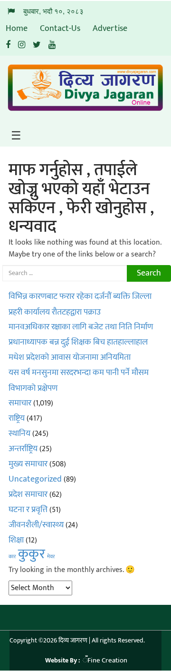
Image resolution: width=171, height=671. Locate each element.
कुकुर (31, 554)
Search (149, 273)
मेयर (51, 557)
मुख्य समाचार (28, 464)
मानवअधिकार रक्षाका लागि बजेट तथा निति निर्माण (81, 327)
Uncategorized (35, 479)
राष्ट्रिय (17, 418)
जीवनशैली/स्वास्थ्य (36, 525)
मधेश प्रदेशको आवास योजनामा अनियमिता (70, 357)
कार (12, 557)
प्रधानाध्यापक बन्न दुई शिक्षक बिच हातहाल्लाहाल (78, 342)
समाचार (20, 403)
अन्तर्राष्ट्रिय (23, 449)
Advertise (110, 28)
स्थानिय (19, 433)
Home (17, 28)
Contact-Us (60, 28)
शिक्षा (16, 540)
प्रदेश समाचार (28, 494)
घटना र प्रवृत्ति (28, 510)
